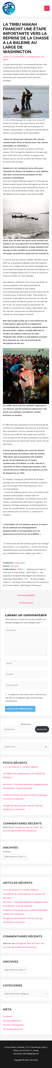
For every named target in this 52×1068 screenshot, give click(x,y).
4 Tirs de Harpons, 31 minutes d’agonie (20, 766)
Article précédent (26, 595)
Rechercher (26, 724)
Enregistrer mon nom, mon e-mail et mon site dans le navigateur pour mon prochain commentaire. (25, 697)
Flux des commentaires (13, 1025)
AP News (15, 566)
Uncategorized (33, 56)
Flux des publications (12, 1020)
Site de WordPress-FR (12, 1029)
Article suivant (26, 602)
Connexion (7, 1016)
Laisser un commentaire (13, 56)
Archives (7, 851)
